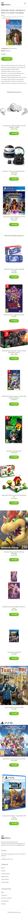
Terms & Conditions (6, 898)
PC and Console (5, 873)
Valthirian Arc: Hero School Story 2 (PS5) (14, 759)
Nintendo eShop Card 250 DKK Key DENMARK (14, 552)
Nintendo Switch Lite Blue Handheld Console (14, 270)
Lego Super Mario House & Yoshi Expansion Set (14, 496)
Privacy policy (5, 901)
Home (2, 15)
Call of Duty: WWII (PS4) (14, 652)
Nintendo (14, 48)
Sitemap (3, 904)
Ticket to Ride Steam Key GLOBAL (14, 707)
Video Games (5, 876)
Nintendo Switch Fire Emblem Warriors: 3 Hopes (14, 607)
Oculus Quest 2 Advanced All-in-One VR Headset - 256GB (14, 126)
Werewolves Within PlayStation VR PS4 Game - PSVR (14, 217)
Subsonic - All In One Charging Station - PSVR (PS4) (14, 172)
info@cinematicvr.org (7, 859)
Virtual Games (5, 879)
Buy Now (6, 59)
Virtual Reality (5, 882)
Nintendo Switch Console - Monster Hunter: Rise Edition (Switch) (14, 351)
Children (3, 871)
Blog (2, 892)
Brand (10, 48)
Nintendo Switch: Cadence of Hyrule (14, 314)
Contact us (4, 895)
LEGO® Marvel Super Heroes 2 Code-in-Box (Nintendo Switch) (14, 397)
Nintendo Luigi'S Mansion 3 (14, 451)
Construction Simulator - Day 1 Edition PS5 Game (14, 816)
